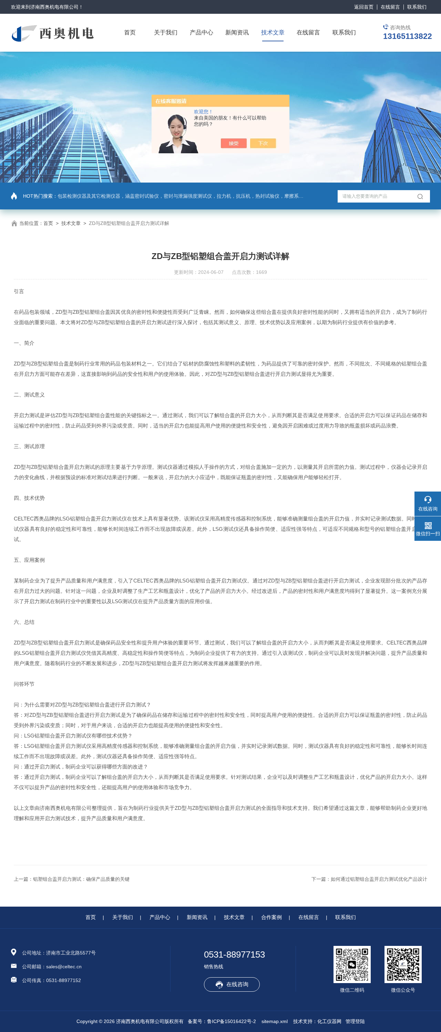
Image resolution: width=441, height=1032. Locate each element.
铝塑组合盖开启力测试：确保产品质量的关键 (81, 879)
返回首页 (363, 7)
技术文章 (273, 32)
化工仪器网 (329, 1021)
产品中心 (201, 32)
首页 (130, 32)
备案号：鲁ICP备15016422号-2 (222, 1021)
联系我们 (417, 7)
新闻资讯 (237, 32)
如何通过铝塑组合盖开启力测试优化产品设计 (379, 879)
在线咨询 (237, 984)
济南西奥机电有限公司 (54, 7)
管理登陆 (355, 1021)
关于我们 (165, 32)
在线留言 (390, 7)
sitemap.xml (274, 1021)
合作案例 (271, 917)
